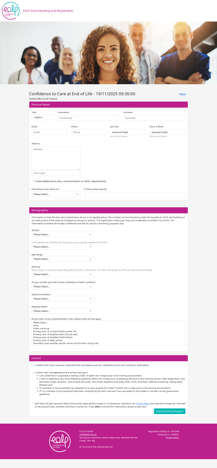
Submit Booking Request (169, 411)
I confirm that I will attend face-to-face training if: (110, 383)
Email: (35, 126)
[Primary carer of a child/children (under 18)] (108, 331)
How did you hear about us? (45, 189)
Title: (34, 112)
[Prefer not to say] (108, 328)
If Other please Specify (95, 189)
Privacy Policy (142, 403)
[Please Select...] (108, 322)
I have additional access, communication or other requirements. (71, 181)
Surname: (128, 112)
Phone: (74, 126)
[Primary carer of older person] (108, 340)
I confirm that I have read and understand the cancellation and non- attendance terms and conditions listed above (92, 365)
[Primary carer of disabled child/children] (108, 337)
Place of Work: (157, 126)
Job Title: (114, 126)
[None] (108, 325)
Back (183, 94)
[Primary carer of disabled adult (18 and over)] (108, 334)
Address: (36, 143)
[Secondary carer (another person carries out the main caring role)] (108, 343)
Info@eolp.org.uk (88, 434)
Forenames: (63, 112)
